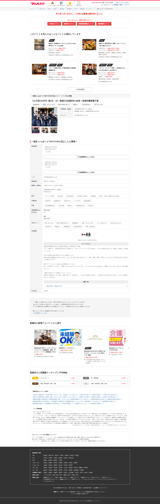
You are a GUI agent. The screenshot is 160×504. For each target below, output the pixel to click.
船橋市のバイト (69, 24)
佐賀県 (50, 470)
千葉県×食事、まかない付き (53, 394)
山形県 (70, 462)
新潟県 (50, 465)
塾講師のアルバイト (49, 477)
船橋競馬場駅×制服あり (114, 399)
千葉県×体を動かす (85, 394)
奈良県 (65, 458)
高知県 (86, 467)
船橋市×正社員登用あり (110, 397)
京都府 (55, 458)
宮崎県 (70, 470)
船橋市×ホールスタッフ (82, 403)
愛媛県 (80, 467)
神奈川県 (51, 455)
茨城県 (66, 455)
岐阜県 (50, 460)
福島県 (75, 462)
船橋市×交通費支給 (38, 397)
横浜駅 (60, 472)
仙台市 (86, 472)
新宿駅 (50, 472)
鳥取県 (45, 467)
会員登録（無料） (118, 4)
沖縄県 (82, 470)
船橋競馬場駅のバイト (86, 24)
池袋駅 (55, 472)
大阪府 (45, 458)
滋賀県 (60, 458)
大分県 (65, 470)
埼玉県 (56, 455)
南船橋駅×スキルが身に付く (93, 401)
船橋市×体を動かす (85, 397)
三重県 (60, 460)
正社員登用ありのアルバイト (51, 479)
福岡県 (45, 470)
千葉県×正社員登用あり (110, 394)
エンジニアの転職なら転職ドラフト (80, 493)
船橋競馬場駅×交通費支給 (40, 399)
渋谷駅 (45, 472)
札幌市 (91, 472)
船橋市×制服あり (97, 397)
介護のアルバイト (75, 479)
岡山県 (55, 467)
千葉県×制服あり (97, 394)
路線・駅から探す (57, 475)
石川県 (65, 465)
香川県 (75, 467)
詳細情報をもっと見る (87, 157)
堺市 (81, 472)
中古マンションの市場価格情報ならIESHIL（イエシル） (91, 491)
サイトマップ (103, 487)
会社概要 (96, 487)
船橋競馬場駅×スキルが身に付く (80, 399)
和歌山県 (71, 458)
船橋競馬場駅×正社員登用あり (41, 401)
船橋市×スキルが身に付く (70, 397)
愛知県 (45, 460)
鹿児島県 (76, 470)
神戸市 (77, 472)
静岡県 (55, 460)
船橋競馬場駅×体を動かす (98, 399)
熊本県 (60, 470)
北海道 (45, 462)
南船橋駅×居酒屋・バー (97, 403)
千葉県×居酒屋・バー (68, 403)
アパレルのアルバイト (49, 481)
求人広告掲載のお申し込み (60, 487)
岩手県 (55, 462)
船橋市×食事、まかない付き (53, 397)
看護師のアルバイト (65, 479)
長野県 (55, 465)
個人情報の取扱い (87, 487)
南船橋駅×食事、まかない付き (74, 401)
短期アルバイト (106, 477)
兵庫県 (50, 458)
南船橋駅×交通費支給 (58, 401)
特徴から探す (75, 475)
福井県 (70, 465)
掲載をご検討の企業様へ (123, 2)
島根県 (50, 467)
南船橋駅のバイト (104, 24)
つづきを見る (80, 89)
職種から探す (67, 475)
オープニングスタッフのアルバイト (107, 479)
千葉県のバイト (54, 24)
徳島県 (70, 467)
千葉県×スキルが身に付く (70, 394)
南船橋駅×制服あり (38, 403)
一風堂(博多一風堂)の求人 (53, 286)
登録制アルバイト (85, 477)
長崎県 (55, 470)
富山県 (60, 465)
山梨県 (45, 465)
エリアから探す (47, 475)
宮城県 (60, 462)
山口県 (65, 467)
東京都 (45, 455)
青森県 (50, 462)
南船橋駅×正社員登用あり (52, 403)
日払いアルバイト (96, 477)
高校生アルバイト (74, 477)
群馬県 (77, 455)
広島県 (60, 467)
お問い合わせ (72, 487)
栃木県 (71, 455)
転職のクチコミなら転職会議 (67, 491)
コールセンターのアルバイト (89, 479)
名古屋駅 (71, 472)
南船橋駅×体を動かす (108, 401)
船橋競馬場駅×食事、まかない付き (59, 399)
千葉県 (61, 455)
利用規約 (79, 487)
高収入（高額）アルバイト (62, 477)
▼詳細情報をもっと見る (40, 313)
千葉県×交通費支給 (38, 394)
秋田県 (65, 462)
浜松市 (65, 472)
